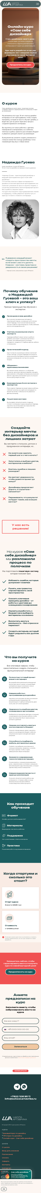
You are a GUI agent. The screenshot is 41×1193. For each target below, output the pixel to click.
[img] (13, 3)
